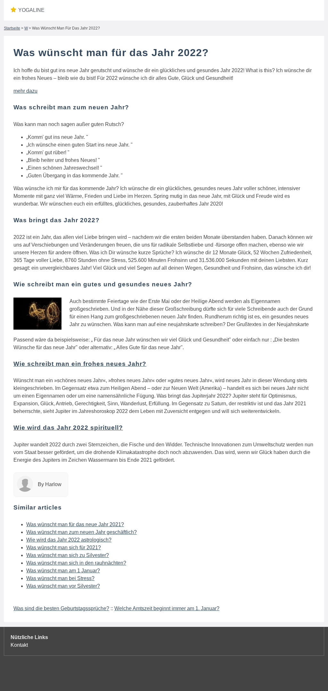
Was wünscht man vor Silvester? (63, 586)
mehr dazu (25, 91)
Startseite (12, 28)
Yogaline (31, 10)
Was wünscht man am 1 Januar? (63, 570)
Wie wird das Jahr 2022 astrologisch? (68, 540)
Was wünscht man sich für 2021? (63, 547)
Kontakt (19, 645)
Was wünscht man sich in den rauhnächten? (76, 563)
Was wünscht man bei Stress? (60, 578)
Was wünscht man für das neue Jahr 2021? (75, 524)
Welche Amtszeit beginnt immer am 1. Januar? (166, 608)
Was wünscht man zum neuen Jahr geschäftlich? (81, 532)
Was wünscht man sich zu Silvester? (67, 555)
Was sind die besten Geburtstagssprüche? (61, 608)
